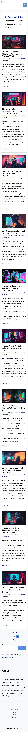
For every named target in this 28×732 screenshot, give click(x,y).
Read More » (5, 87)
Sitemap (14, 717)
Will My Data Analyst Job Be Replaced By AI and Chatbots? (12, 470)
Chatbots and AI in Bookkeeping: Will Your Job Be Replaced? (12, 111)
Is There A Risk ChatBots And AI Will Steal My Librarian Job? (12, 288)
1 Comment (5, 178)
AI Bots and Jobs (18, 58)
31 (21, 636)
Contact (14, 714)
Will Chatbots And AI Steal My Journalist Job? (13, 232)
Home (14, 707)
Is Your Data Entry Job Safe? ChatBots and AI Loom (11, 348)
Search (4, 645)
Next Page (14, 640)
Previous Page (14, 633)
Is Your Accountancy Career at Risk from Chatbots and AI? (11, 530)
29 (14, 636)
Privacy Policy (14, 709)
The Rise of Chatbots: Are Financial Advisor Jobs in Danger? (13, 590)
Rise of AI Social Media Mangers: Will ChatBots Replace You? (12, 54)
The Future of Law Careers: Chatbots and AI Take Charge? (14, 173)
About (14, 712)
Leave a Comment (7, 58)
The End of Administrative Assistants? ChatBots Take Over (13, 408)
